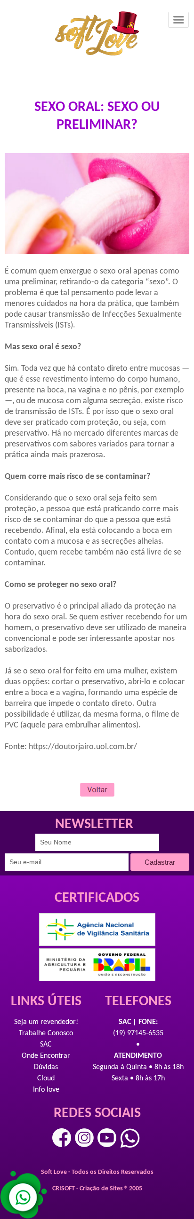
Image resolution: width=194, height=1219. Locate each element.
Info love (46, 1090)
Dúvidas (46, 1067)
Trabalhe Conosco (46, 1033)
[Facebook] (61, 1137)
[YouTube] (106, 1137)
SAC (46, 1044)
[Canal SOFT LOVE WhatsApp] (130, 1138)
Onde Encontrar (46, 1056)
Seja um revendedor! (46, 1022)
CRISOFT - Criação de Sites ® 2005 (97, 1188)
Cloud (46, 1078)
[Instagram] (84, 1137)
